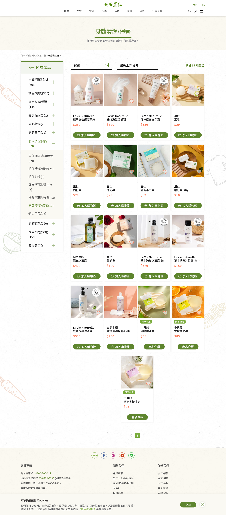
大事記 (116, 488)
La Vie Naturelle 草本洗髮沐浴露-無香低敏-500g (155, 258)
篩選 (77, 65)
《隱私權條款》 (87, 509)
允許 (188, 505)
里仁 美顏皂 (111, 258)
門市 (194, 5)
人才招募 (163, 483)
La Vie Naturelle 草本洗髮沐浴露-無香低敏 (189, 258)
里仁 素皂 (177, 117)
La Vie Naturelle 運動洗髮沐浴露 (83, 329)
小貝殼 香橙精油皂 (181, 329)
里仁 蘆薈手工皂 (147, 188)
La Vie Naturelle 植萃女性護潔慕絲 (84, 117)
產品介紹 (154, 347)
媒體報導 (118, 493)
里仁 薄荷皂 (111, 188)
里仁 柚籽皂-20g (181, 188)
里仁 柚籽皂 (77, 188)
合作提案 (163, 473)
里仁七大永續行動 (123, 478)
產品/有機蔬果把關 (123, 483)
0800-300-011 (43, 473)
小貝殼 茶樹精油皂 (147, 329)
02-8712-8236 (46, 478)
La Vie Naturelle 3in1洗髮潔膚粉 (117, 117)
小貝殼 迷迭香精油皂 (132, 399)
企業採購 (163, 478)
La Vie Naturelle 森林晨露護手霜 (151, 117)
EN (203, 5)
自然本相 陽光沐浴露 (80, 258)
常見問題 (163, 488)
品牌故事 (118, 473)
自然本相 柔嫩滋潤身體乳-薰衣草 (121, 329)
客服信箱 (163, 493)
